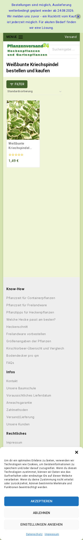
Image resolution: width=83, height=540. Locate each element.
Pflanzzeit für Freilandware (26, 305)
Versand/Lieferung (20, 417)
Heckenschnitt (17, 326)
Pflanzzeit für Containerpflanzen (30, 298)
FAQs (10, 363)
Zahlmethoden (17, 410)
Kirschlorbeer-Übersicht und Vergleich (35, 348)
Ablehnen (41, 513)
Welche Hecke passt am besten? (31, 319)
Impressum (52, 534)
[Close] (78, 16)
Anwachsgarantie (19, 402)
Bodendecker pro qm (22, 355)
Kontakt (12, 381)
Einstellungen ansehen (41, 524)
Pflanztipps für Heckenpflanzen (30, 312)
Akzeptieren (42, 501)
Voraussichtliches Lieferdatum (28, 395)
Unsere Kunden (18, 424)
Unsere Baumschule (21, 388)
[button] (76, 452)
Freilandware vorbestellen (26, 334)
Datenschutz (34, 534)
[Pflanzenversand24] (27, 49)
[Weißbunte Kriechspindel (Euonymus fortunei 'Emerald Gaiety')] (23, 120)
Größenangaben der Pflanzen (28, 341)
